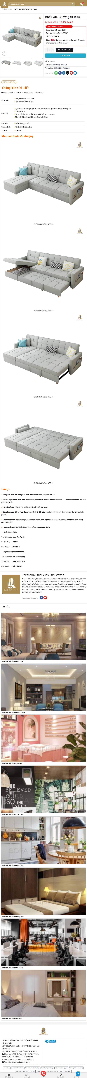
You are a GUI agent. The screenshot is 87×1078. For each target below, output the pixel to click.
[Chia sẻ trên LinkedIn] (75, 73)
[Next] (39, 36)
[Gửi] (73, 4)
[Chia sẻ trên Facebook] (60, 73)
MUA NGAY (65, 55)
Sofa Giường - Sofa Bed (59, 64)
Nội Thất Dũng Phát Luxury (62, 68)
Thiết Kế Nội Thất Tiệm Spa (12, 763)
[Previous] (5, 36)
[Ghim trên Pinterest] (71, 73)
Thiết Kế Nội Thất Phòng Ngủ (13, 916)
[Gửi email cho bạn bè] (67, 73)
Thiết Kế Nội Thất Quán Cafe (12, 814)
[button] (4, 53)
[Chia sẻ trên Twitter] (63, 73)
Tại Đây (65, 43)
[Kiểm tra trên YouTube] (45, 597)
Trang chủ (6, 9)
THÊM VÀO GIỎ (64, 50)
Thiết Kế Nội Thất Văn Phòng (12, 967)
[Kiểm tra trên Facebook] (41, 597)
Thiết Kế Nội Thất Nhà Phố (12, 1018)
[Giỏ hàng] (81, 4)
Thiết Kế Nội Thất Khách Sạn (12, 661)
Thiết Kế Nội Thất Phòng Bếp (12, 865)
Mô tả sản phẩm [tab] (9, 82)
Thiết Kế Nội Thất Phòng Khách (13, 712)
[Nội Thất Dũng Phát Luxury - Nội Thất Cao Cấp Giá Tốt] (4, 4)
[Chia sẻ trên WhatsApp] (56, 73)
